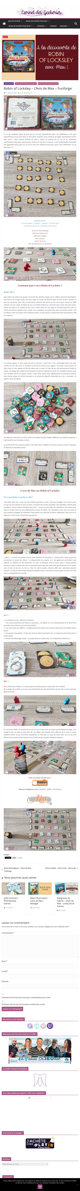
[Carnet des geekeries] (40, 6)
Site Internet (57, 789)
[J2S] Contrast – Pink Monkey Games (11, 901)
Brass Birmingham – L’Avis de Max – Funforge (18, 869)
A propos (40, 26)
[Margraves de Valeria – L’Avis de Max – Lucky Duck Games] (66, 884)
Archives (63, 26)
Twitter (49, 789)
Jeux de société (14, 21)
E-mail (5, 971)
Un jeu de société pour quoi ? (19, 26)
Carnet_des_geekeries (25, 93)
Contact (53, 26)
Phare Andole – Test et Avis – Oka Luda (60, 868)
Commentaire (8, 933)
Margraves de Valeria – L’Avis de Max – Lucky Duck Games (65, 902)
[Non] (77, 1185)
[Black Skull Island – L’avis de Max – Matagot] (40, 884)
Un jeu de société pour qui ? (37, 21)
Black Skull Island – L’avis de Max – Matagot (39, 901)
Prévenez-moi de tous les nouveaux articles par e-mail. (23, 1004)
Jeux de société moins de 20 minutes (26, 83)
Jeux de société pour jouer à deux (48, 83)
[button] (21, 21)
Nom (4, 961)
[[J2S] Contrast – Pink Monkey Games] (13, 884)
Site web (5, 981)
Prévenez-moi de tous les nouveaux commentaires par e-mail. (26, 997)
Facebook (42, 789)
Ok (40, 1186)
